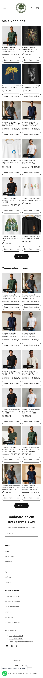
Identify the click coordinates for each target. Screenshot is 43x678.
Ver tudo (21, 257)
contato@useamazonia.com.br (22, 642)
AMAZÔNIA (15, 673)
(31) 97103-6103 (16, 636)
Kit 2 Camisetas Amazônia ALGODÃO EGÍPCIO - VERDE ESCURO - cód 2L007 (31, 449)
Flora (7, 572)
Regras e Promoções (13, 602)
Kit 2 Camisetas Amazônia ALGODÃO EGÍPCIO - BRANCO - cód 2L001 (31, 411)
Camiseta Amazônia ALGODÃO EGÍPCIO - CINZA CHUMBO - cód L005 (11, 124)
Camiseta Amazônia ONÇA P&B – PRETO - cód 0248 (31, 87)
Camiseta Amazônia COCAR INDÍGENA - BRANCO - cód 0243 (11, 162)
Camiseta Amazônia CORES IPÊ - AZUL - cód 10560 (11, 87)
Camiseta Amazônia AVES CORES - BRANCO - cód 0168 (31, 199)
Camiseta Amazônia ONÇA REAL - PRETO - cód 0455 (31, 237)
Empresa (8, 612)
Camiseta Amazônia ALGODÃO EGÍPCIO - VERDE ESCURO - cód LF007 (11, 449)
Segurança (9, 617)
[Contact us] (4, 673)
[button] (4, 7)
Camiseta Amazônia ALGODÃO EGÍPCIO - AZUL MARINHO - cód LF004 (30, 487)
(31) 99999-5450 (16, 639)
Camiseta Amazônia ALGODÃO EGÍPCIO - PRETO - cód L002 (11, 200)
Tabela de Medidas (12, 607)
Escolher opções (11, 60)
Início (7, 551)
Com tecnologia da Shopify (28, 673)
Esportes (8, 582)
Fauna (7, 567)
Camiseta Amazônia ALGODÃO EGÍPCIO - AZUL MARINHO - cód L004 (30, 124)
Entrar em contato (12, 596)
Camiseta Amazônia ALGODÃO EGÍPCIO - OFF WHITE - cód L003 (30, 373)
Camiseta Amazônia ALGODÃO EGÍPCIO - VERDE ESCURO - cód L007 (11, 49)
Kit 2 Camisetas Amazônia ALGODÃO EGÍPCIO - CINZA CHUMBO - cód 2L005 (11, 487)
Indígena (8, 577)
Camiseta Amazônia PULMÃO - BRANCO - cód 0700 (10, 238)
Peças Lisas (9, 556)
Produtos (8, 562)
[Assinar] (35, 534)
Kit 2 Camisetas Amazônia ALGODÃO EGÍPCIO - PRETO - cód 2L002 (11, 411)
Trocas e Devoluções (12, 622)
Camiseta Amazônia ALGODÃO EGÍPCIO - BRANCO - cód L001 (29, 162)
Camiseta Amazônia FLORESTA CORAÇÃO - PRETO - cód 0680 (29, 49)
